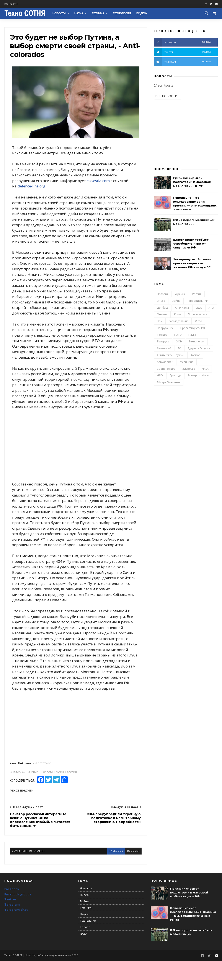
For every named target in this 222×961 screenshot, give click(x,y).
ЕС (179, 348)
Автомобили (165, 362)
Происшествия (197, 314)
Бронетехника (166, 369)
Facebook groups (17, 894)
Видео (141, 13)
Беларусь (163, 341)
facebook (116, 851)
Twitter (10, 899)
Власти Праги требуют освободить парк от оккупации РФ (191, 243)
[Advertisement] (75, 445)
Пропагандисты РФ (192, 328)
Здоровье (188, 369)
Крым (177, 314)
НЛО (160, 375)
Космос (195, 355)
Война (176, 301)
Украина (180, 294)
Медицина (186, 362)
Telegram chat (16, 910)
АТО (211, 308)
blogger (133, 851)
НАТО (178, 335)
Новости (59, 13)
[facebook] (206, 4)
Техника (98, 13)
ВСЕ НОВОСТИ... (167, 96)
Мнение (162, 314)
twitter (188, 52)
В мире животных (168, 382)
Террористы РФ (197, 301)
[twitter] (211, 4)
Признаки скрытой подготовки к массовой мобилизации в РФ (192, 181)
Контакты (11, 4)
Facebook (11, 889)
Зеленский (164, 348)
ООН (179, 341)
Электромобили (198, 375)
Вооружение (165, 328)
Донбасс (162, 308)
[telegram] (216, 4)
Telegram (12, 904)
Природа (175, 375)
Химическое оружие (170, 355)
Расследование (178, 321)
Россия (196, 294)
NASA (205, 369)
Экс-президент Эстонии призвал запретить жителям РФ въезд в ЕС (192, 263)
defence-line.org (31, 186)
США (199, 308)
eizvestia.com (98, 180)
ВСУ (159, 321)
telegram (188, 61)
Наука (78, 13)
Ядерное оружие (199, 348)
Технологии (122, 13)
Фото (198, 321)
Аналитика (182, 308)
